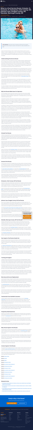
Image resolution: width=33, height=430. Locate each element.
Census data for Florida (24, 76)
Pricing (18, 415)
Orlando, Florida (6, 356)
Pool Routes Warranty (22, 168)
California (10, 418)
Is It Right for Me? (19, 419)
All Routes (10, 414)
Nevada (5, 360)
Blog (26, 419)
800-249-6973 (28, 215)
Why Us (26, 416)
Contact (26, 423)
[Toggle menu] (31, 1)
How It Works (19, 414)
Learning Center (27, 418)
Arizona (10, 417)
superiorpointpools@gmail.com (5, 421)
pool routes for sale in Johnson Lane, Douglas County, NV (13, 207)
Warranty (18, 417)
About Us (26, 414)
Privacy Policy (14, 427)
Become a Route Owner (28, 417)
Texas (9, 416)
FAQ (17, 418)
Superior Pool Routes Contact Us (10, 348)
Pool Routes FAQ (8, 315)
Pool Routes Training (14, 149)
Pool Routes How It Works (8, 366)
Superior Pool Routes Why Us (7, 245)
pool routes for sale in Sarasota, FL (8, 168)
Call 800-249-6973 (22, 403)
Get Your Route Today (12, 403)
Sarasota (5, 358)
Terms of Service (19, 427)
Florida (10, 415)
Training (18, 416)
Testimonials (27, 415)
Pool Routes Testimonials (6, 232)
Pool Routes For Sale (24, 330)
